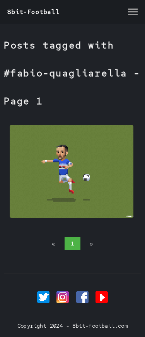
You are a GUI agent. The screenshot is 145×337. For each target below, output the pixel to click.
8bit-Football (33, 12)
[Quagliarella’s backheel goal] (71, 216)
